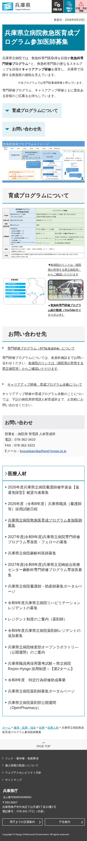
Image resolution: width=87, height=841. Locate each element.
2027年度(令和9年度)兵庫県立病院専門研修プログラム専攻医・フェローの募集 (44, 539)
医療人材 (17, 473)
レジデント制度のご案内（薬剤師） (37, 619)
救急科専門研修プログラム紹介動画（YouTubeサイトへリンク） (64, 310)
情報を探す (69, 9)
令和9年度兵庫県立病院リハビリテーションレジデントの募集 (44, 605)
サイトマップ (13, 780)
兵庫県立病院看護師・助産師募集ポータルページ (45, 588)
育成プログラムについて (35, 110)
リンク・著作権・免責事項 (22, 758)
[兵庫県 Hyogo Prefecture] (16, 6)
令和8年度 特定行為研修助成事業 (37, 680)
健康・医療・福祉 (25, 727)
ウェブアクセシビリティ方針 (23, 772)
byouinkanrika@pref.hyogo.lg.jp (43, 451)
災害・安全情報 (81, 9)
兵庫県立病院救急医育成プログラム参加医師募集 (45, 522)
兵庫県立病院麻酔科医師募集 (32, 553)
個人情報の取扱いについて (22, 765)
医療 (42, 727)
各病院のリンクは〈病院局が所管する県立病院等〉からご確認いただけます (64, 269)
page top (43, 746)
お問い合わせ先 (26, 129)
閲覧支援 (57, 9)
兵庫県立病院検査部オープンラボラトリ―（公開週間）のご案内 (43, 649)
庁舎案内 (64, 822)
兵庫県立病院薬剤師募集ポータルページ (41, 691)
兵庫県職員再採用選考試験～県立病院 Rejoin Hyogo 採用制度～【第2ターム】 (41, 666)
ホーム (6, 727)
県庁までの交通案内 (22, 822)
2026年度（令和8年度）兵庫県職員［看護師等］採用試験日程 (44, 506)
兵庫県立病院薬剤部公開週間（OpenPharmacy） (32, 705)
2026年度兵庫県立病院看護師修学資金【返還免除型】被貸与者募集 (43, 489)
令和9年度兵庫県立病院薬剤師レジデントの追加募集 (44, 633)
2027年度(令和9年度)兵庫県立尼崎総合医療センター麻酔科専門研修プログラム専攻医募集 (45, 570)
